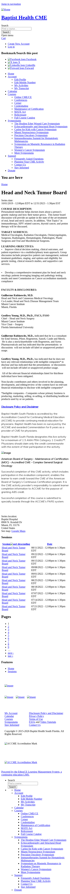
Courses (12, 94)
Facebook (31, 59)
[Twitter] (20, 697)
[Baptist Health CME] (9, 685)
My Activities (21, 85)
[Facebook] (9, 697)
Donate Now (56, 685)
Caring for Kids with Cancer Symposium (35, 129)
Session (6, 544)
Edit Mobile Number (25, 82)
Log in (11, 46)
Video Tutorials (48, 722)
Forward (29, 68)
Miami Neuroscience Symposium (31, 132)
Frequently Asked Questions (28, 158)
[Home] (5, 9)
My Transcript (21, 88)
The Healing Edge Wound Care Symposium (37, 123)
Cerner (17, 103)
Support (12, 155)
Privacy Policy (36, 716)
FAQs (32, 722)
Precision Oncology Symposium (31, 135)
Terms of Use (36, 719)
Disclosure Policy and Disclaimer (19, 406)
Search (4, 25)
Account (12, 76)
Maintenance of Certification (29, 108)
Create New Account (18, 43)
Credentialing (21, 106)
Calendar (12, 91)
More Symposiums (24, 153)
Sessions (12, 671)
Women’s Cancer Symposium (29, 150)
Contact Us (20, 164)
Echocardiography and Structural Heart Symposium (40, 126)
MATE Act (20, 111)
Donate (11, 170)
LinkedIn (30, 65)
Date (49, 544)
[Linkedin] (31, 697)
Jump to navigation (11, 4)
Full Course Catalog (24, 117)
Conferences (20, 100)
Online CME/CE (23, 97)
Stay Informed (21, 167)
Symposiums (14, 120)
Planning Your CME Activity (29, 161)
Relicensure (20, 114)
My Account (11, 713)
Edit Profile (20, 79)
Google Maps (18, 531)
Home (11, 73)
